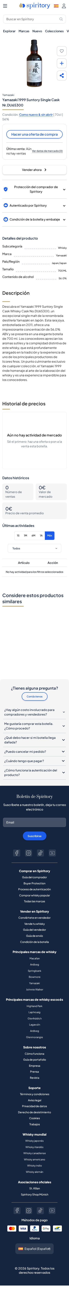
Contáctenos (35, 696)
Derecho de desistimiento (34, 1112)
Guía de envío (34, 935)
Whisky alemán (34, 1171)
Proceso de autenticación (34, 889)
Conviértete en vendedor (34, 917)
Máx (49, 535)
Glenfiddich (35, 1018)
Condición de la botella (34, 941)
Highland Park (34, 1006)
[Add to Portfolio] (62, 63)
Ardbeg (34, 964)
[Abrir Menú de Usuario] (64, 6)
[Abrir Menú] (5, 6)
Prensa (34, 1071)
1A (41, 535)
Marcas (24, 31)
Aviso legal (34, 1100)
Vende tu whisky (34, 923)
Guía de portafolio (34, 1059)
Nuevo (37, 31)
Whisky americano (34, 1159)
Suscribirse (35, 836)
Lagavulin (34, 1024)
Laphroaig (34, 1012)
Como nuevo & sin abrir (36, 115)
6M (33, 535)
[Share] (62, 76)
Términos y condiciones (34, 1094)
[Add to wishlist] (62, 51)
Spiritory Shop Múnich (34, 1194)
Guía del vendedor (34, 929)
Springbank (34, 970)
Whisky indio (34, 1165)
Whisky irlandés (34, 1147)
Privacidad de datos (34, 1106)
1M (25, 535)
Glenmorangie (34, 1037)
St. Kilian (34, 1188)
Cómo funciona (34, 1053)
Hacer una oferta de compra (34, 134)
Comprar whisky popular (34, 895)
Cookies (34, 1118)
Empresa (34, 1065)
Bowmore (34, 976)
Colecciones (54, 31)
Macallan (35, 958)
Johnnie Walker (34, 989)
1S (18, 535)
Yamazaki (34, 983)
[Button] (16, 853)
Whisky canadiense (34, 1153)
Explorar (9, 31)
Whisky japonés (34, 1140)
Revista (34, 1077)
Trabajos (34, 1124)
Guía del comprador (34, 877)
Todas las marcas (34, 901)
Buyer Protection (34, 883)
